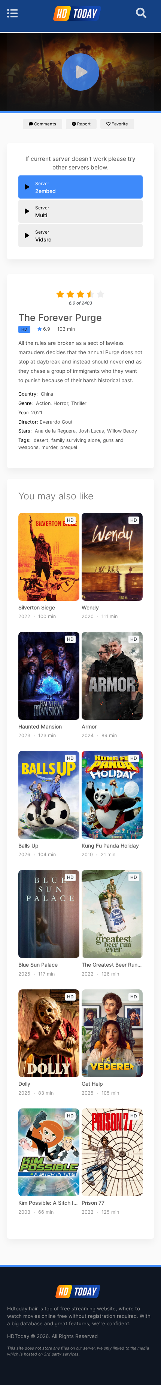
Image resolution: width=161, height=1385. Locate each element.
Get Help (92, 1084)
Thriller (78, 403)
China (47, 394)
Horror (61, 403)
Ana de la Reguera (55, 431)
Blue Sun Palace (38, 965)
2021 (36, 412)
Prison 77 (93, 1203)
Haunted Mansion (40, 727)
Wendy (90, 608)
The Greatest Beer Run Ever (112, 965)
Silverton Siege (36, 608)
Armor (89, 727)
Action (43, 403)
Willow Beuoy (122, 431)
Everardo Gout (56, 422)
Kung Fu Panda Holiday (110, 846)
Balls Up (28, 846)
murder (49, 447)
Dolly (24, 1084)
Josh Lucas (91, 431)
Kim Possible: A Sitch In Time (48, 1203)
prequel (68, 447)
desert (41, 440)
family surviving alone (75, 440)
